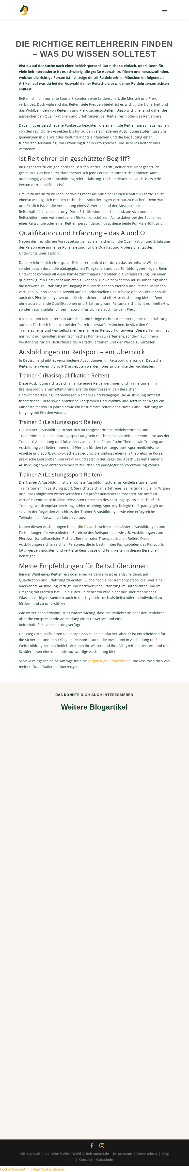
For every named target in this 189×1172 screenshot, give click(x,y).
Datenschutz (147, 1153)
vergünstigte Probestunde (109, 661)
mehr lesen (32, 841)
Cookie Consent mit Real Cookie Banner (32, 1169)
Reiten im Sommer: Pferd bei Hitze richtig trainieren (77, 832)
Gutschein (104, 1159)
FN (86, 526)
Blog (165, 1153)
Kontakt (85, 1159)
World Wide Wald (66, 1153)
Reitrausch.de (97, 1153)
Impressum (122, 1153)
